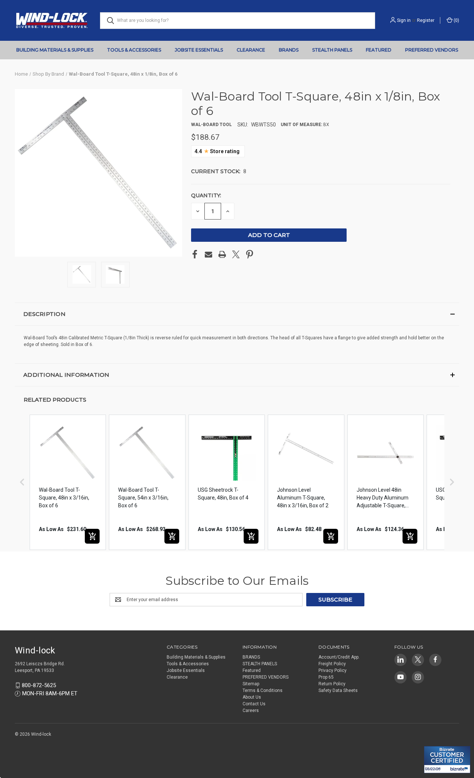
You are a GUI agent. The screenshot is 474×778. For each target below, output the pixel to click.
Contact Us (254, 703)
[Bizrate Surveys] (434, 742)
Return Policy (332, 683)
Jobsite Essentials (199, 50)
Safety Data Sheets (338, 690)
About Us (252, 697)
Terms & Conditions (263, 690)
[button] (237, 314)
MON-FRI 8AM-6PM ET (49, 693)
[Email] (208, 254)
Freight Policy (332, 663)
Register (425, 20)
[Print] (222, 254)
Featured (378, 50)
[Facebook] (194, 254)
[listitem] (68, 482)
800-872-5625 (39, 685)
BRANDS (288, 50)
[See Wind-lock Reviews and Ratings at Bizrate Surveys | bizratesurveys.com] (447, 759)
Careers (251, 710)
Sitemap (251, 683)
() (456, 20)
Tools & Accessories (134, 50)
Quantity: (206, 195)
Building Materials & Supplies (54, 50)
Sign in (404, 20)
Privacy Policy (332, 670)
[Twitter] (236, 254)
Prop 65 (326, 677)
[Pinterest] (249, 254)
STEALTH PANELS (332, 50)
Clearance (251, 50)
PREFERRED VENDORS (431, 50)
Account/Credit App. (339, 657)
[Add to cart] (92, 536)
